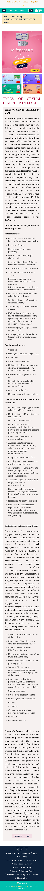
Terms (14, 871)
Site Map (22, 857)
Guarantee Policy (22, 867)
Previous (18, 836)
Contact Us (24, 853)
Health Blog (17, 16)
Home (6, 16)
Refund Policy (32, 860)
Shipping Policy (14, 860)
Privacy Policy (27, 871)
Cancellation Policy (22, 864)
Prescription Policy (16, 874)
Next (28, 836)
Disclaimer (33, 874)
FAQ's (35, 853)
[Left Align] (31, 10)
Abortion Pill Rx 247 (20, 886)
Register (34, 2)
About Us (12, 853)
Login (25, 2)
